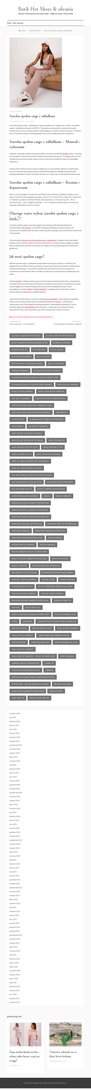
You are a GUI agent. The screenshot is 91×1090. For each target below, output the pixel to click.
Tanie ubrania (67, 656)
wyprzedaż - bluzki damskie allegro (30, 684)
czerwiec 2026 (14, 713)
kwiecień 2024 (14, 816)
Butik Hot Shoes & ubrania (45, 9)
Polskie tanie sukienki (52, 593)
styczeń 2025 (14, 781)
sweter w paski (19, 628)
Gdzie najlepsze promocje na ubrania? (31, 412)
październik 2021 (15, 935)
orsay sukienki (67, 580)
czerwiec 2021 (14, 951)
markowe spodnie (30, 317)
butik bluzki (39, 350)
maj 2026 (12, 717)
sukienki (18, 281)
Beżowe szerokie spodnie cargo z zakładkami (39, 240)
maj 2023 (12, 860)
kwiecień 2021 (14, 959)
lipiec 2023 (13, 852)
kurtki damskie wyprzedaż (51, 489)
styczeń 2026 (14, 733)
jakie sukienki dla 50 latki (25, 447)
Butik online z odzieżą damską (27, 364)
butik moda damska (22, 357)
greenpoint (62, 412)
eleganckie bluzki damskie (47, 371)
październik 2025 (15, 745)
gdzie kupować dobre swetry (51, 398)
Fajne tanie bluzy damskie (51, 391)
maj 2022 (12, 907)
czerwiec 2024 (14, 808)
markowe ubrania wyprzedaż (50, 531)
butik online (43, 357)
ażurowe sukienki (50, 299)
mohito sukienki (60, 559)
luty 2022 (13, 919)
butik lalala (57, 350)
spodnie (28, 228)
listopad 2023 (14, 836)
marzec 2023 (14, 868)
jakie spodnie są (17, 317)
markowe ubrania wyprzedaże (27, 538)
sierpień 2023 (14, 848)
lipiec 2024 (13, 804)
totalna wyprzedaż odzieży (26, 670)
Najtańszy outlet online (24, 573)
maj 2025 (12, 765)
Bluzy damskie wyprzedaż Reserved (30, 343)
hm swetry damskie (38, 426)
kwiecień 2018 (14, 986)
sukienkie (27, 621)
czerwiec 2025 (14, 761)
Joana (31, 121)
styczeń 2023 (14, 876)
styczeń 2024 (14, 828)
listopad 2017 (14, 998)
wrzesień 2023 (14, 844)
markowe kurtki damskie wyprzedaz (30, 517)
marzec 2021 (14, 963)
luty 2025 (13, 777)
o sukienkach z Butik (22, 586)
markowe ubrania (21, 531)
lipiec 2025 (13, 757)
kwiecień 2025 (14, 769)
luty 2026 (13, 729)
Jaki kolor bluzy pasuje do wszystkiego (32, 475)
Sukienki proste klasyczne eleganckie (56, 621)
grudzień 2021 (14, 927)
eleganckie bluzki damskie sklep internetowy (35, 377)
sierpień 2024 (14, 800)
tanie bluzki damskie (67, 628)
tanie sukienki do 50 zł (66, 642)
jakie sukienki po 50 (21, 454)
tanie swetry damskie (23, 649)
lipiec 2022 (13, 899)
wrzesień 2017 (14, 1002)
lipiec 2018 (13, 979)
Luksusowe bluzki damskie (25, 496)
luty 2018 (13, 994)
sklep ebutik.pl (33, 607)
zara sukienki (56, 691)
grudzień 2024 (14, 785)
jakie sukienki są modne (48, 454)
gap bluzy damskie (21, 398)
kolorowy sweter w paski (60, 482)
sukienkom (43, 289)
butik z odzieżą (56, 364)
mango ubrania (63, 496)
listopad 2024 (14, 789)
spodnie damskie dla (45, 317)
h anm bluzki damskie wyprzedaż (46, 419)
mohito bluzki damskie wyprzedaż (29, 559)
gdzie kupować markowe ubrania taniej (32, 405)
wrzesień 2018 (14, 971)
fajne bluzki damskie (67, 384)
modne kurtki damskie (23, 545)
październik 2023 (15, 840)
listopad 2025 (14, 741)
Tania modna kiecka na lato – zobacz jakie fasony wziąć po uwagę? (25, 1056)
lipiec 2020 (13, 967)
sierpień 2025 (14, 753)
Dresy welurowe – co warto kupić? (22, 324)
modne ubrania (47, 545)
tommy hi (49, 663)
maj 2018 (12, 983)
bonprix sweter (20, 350)
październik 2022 (15, 888)
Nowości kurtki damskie (24, 580)
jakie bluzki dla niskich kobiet (27, 433)
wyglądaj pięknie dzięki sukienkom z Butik (33, 677)
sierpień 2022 (14, 895)
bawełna (65, 153)
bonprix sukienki (61, 343)
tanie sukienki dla (40, 642)
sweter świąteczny (42, 628)
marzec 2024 (14, 820)
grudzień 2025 (14, 737)
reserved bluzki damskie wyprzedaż (30, 600)
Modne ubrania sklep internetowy (29, 552)
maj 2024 (12, 812)
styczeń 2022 (14, 923)
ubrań (58, 302)
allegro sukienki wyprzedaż (26, 336)
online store (48, 580)
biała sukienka (29, 307)
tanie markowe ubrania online (54, 635)
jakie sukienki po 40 (53, 447)
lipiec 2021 (13, 947)
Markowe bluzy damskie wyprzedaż (30, 510)
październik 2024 (15, 793)
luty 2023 (13, 872)
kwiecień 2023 (14, 864)
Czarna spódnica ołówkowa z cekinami (68, 324)
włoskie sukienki (62, 684)
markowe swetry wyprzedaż (62, 524)
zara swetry (18, 698)
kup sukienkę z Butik (22, 489)
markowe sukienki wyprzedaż (27, 524)
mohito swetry (19, 566)
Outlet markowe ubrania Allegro (55, 586)
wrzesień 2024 (14, 796)
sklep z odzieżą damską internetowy (30, 614)
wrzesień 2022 (14, 891)
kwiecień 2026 (14, 721)
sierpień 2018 (14, 975)
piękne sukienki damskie (24, 593)
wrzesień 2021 (14, 939)
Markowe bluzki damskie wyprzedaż (30, 503)
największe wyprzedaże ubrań (57, 573)
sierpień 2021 (14, 943)
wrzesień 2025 (14, 749)
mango (47, 496)
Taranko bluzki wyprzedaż (25, 663)
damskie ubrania (20, 371)
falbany (30, 289)
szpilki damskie (15, 111)
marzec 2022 (14, 915)
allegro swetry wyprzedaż (60, 336)
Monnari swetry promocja (46, 566)
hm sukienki (17, 426)
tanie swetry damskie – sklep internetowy (33, 656)
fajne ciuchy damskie (22, 391)
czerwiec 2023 (14, 856)
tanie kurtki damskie (22, 635)
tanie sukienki (19, 642)
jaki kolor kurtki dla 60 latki (27, 482)
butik (13, 218)
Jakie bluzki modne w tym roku (27, 440)
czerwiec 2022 (14, 903)
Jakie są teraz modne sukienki (27, 468)
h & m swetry (18, 419)
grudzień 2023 (14, 832)
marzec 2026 (14, 725)
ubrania (49, 670)
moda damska (55, 538)
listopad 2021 (14, 931)
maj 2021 (12, 955)
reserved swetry (62, 600)
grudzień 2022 (14, 880)
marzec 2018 (14, 990)
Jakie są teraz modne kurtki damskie (30, 461)
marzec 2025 (14, 773)
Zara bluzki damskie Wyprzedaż (28, 691)
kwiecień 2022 (14, 911)
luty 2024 (13, 824)
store (14, 621)
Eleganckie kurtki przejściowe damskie (32, 384)
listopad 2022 (14, 884)
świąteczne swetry (39, 698)
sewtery (16, 607)
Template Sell (61, 1083)
